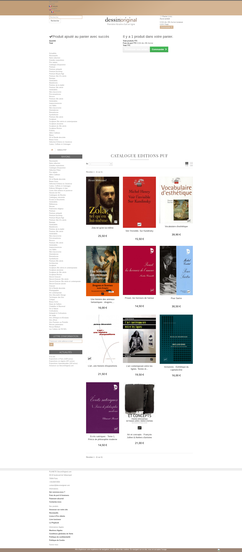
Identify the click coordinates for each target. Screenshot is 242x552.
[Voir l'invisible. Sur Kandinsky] (139, 202)
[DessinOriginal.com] (121, 20)
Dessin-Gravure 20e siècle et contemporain (65, 281)
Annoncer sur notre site (58, 509)
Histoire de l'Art (54, 193)
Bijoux (51, 135)
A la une (52, 357)
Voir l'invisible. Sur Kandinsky (139, 231)
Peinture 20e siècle (56, 117)
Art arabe (52, 315)
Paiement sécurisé (56, 499)
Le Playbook (54, 523)
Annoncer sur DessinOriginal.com (61, 366)
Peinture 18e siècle (56, 87)
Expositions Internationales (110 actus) (63, 363)
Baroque (52, 78)
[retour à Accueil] (52, 150)
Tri (87, 164)
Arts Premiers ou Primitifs (58, 322)
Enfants (52, 131)
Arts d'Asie (53, 320)
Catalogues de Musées (57, 195)
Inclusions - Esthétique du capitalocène (176, 368)
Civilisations (53, 311)
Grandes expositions (56, 60)
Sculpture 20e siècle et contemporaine (63, 121)
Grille (186, 165)
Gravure (52, 286)
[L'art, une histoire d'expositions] (102, 339)
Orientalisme (53, 110)
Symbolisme (53, 115)
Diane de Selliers (55, 304)
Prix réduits (53, 62)
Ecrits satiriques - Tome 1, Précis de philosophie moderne (102, 438)
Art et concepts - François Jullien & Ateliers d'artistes (139, 436)
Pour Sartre (176, 298)
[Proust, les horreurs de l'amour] (139, 270)
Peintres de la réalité (56, 85)
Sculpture (52, 119)
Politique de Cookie (57, 540)
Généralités (53, 81)
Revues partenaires (56, 324)
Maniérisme (53, 83)
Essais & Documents (57, 200)
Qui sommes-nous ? (57, 492)
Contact (52, 4)
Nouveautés (53, 56)
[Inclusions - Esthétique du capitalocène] (176, 339)
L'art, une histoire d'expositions (102, 366)
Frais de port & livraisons (59, 495)
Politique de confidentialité (59, 537)
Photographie (54, 290)
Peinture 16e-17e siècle (57, 76)
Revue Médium (54, 327)
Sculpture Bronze (55, 128)
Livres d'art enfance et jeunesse (60, 190)
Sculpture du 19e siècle (57, 126)
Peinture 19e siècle (56, 99)
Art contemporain (55, 293)
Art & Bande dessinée (57, 288)
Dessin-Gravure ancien (57, 284)
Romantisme (53, 112)
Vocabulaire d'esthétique (176, 226)
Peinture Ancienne (55, 71)
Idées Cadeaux (54, 133)
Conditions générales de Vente (61, 534)
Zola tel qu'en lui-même (102, 228)
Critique (52, 299)
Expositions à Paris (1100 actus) (61, 359)
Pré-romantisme (55, 94)
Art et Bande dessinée (57, 137)
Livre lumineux (55, 519)
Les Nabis (52, 106)
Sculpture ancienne (56, 124)
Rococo (52, 96)
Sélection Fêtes (55, 170)
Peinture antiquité (55, 69)
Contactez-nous (55, 502)
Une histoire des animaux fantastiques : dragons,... (103, 300)
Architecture (53, 263)
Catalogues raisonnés (57, 197)
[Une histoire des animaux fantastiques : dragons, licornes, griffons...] (102, 271)
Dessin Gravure (54, 277)
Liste (191, 165)
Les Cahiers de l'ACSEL (58, 329)
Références (53, 204)
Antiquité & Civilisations (58, 313)
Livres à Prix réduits (57, 516)
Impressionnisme (55, 103)
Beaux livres (53, 140)
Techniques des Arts (56, 297)
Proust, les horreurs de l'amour (139, 298)
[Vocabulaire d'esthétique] (176, 200)
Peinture (52, 67)
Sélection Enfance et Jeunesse (60, 142)
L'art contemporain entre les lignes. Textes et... (139, 367)
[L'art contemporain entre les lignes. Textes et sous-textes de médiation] (139, 339)
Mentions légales (55, 530)
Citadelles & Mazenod (57, 306)
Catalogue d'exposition (57, 65)
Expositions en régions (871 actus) (61, 361)
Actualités (52, 14)
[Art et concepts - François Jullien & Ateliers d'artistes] (139, 406)
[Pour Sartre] (176, 270)
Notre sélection (54, 58)
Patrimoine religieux (56, 209)
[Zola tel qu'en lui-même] (102, 201)
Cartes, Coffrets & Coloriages (60, 144)
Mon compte (53, 2)
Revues (52, 206)
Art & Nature (53, 309)
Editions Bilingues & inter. (58, 188)
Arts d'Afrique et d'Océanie (59, 318)
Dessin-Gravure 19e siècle (58, 279)
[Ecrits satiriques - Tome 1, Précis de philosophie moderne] (102, 407)
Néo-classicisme (55, 92)
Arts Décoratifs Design (57, 295)
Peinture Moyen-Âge (56, 74)
